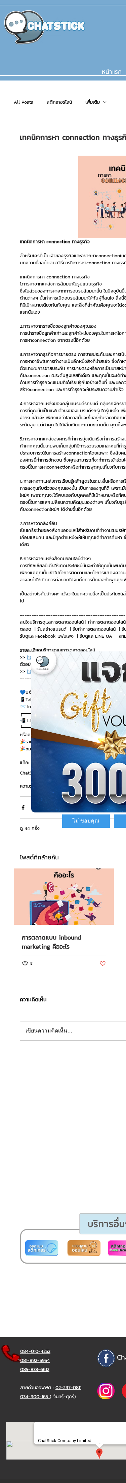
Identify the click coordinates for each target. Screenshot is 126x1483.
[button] (86, 821)
